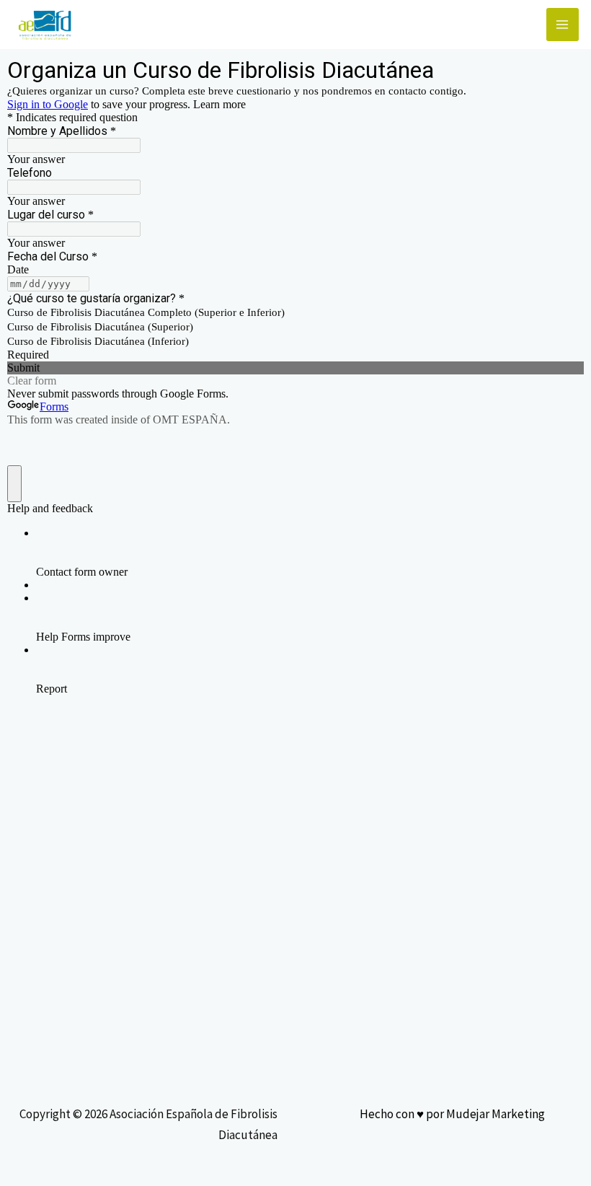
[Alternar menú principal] (562, 24)
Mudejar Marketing (495, 1114)
